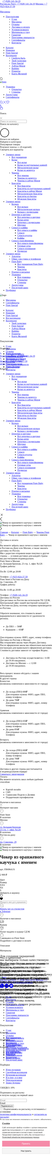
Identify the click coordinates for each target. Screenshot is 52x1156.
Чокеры (15, 173)
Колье (14, 160)
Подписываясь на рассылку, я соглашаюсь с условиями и (23, 1113)
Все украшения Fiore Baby (30, 264)
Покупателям (12, 16)
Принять (26, 1143)
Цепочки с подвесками (28, 222)
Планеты (16, 71)
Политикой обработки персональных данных (20, 1137)
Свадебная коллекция (16, 1047)
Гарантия (16, 35)
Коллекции (11, 55)
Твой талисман (19, 60)
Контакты (16, 42)
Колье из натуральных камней (32, 165)
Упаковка (10, 87)
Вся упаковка (23, 277)
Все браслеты (24, 186)
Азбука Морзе (18, 66)
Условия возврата (20, 29)
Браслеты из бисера (27, 196)
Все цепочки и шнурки (28, 217)
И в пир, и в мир (14, 1077)
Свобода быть (18, 58)
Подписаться (7, 1106)
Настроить (26, 1151)
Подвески (22, 251)
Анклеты (16, 256)
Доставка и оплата (21, 27)
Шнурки (21, 225)
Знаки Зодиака (13, 366)
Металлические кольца (28, 209)
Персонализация (14, 364)
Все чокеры (23, 175)
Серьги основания (26, 248)
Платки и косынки (21, 272)
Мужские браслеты (26, 199)
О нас (14, 19)
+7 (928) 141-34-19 (11, 1)
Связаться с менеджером (12, 774)
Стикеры (16, 92)
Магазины (17, 22)
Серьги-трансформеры (23, 240)
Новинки (10, 50)
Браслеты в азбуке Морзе (29, 191)
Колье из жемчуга (26, 170)
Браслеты (16, 183)
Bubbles (15, 68)
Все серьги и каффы (27, 230)
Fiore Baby (17, 261)
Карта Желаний (19, 73)
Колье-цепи (23, 220)
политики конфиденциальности (15, 1114)
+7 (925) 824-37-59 (19, 577)
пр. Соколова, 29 (8, 842)
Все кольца (22, 207)
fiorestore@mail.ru (24, 982)
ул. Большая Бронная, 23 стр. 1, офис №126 (10, 828)
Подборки (11, 290)
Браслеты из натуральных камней (34, 188)
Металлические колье (28, 167)
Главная (4, 532)
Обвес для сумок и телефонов (26, 259)
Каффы (20, 238)
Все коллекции (13, 318)
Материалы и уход (21, 32)
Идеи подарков (13, 353)
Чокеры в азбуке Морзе (28, 180)
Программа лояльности (23, 37)
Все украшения (19, 157)
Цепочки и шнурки (21, 214)
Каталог (10, 47)
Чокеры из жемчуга (27, 178)
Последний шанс (20, 287)
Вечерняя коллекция (16, 358)
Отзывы (15, 24)
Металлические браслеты (29, 193)
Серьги (20, 233)
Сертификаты (18, 40)
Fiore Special (12, 53)
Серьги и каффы (20, 227)
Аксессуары (12, 94)
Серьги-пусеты (24, 235)
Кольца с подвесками (27, 212)
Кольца (15, 204)
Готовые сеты (24, 246)
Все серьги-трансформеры (30, 243)
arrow (2, 364)
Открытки (17, 89)
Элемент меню (13, 154)
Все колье (22, 162)
